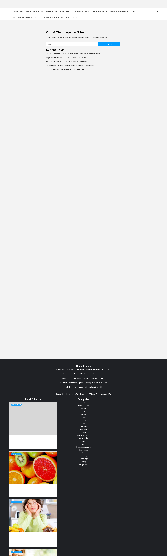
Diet (83, 423)
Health (83, 444)
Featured (83, 429)
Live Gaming (83, 450)
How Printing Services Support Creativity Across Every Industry (68, 61)
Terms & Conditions (53, 17)
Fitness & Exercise (83, 435)
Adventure (83, 403)
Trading (83, 462)
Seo (83, 453)
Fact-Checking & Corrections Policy (111, 11)
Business (83, 409)
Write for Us (71, 17)
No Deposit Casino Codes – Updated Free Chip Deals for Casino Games (70, 65)
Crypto (83, 417)
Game (83, 441)
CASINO (83, 412)
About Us (18, 11)
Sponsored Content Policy (26, 17)
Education (83, 426)
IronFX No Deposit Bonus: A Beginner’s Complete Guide (65, 69)
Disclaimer (65, 11)
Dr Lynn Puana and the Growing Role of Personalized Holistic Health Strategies (73, 54)
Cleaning (83, 415)
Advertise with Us (34, 11)
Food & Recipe (16, 404)
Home (135, 11)
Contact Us (51, 11)
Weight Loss (83, 465)
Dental (83, 420)
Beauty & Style (83, 406)
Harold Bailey (21, 440)
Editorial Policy (82, 11)
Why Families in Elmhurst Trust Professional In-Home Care (66, 57)
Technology (83, 459)
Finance (83, 432)
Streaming (83, 456)
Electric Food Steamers (24, 485)
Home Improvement (83, 447)
